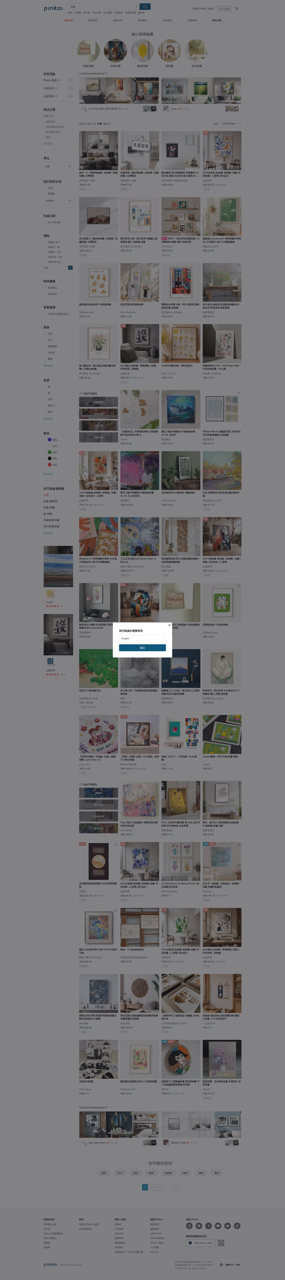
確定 (142, 648)
